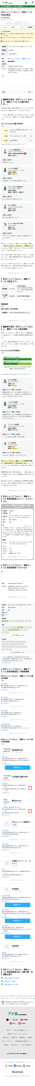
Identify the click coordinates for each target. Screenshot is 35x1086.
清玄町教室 (5, 830)
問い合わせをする (6, 662)
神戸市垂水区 (12, 9)
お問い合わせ (14, 1045)
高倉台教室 (4, 697)
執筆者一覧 (6, 1037)
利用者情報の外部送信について (23, 1041)
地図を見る (6, 689)
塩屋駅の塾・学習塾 (9, 981)
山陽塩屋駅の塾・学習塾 (11, 984)
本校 (3, 869)
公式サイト (17, 767)
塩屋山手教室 (6, 895)
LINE (16, 1020)
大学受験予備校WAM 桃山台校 (11, 807)
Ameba (10, 1066)
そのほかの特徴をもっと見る (17, 635)
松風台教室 (5, 926)
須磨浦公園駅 (19, 9)
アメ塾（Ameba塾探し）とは (20, 1030)
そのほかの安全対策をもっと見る (18, 652)
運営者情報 (22, 1037)
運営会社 (6, 1045)
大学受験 (25, 1020)
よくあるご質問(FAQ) (25, 1045)
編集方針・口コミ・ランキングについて (17, 1034)
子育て (14, 1023)
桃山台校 (4, 757)
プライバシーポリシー (7, 1041)
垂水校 (4, 952)
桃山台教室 (4, 684)
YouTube (23, 1023)
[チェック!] (30, 788)
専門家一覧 (14, 1037)
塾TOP (2, 9)
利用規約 (30, 1037)
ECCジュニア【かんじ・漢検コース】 (19, 58)
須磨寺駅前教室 (5, 724)
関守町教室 (4, 711)
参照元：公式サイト (28, 526)
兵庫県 (6, 9)
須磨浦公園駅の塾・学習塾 (11, 978)
